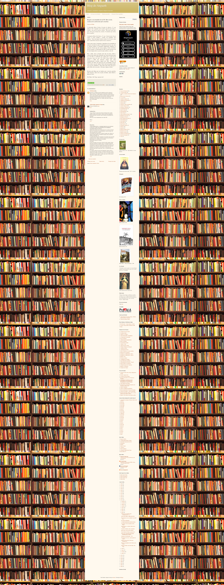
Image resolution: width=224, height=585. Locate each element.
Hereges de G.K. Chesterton (125, 352)
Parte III (121, 431)
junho (123, 510)
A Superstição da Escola (124, 349)
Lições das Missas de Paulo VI (125, 114)
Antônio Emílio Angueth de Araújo (96, 104)
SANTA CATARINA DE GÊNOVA (126, 388)
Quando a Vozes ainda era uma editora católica (128, 395)
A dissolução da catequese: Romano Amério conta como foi (128, 400)
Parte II (121, 432)
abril (122, 548)
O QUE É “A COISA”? (124, 334)
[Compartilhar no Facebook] (112, 84)
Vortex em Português (124, 466)
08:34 (91, 100)
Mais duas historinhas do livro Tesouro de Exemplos (127, 378)
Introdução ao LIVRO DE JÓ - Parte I (126, 353)
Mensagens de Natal (123, 116)
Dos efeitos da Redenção (125, 520)
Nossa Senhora (122, 121)
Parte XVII (122, 414)
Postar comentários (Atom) (94, 163)
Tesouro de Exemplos (123, 135)
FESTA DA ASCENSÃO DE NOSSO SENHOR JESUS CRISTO (127, 534)
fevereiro (123, 551)
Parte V (121, 428)
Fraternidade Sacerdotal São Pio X (126, 441)
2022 (121, 485)
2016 (121, 495)
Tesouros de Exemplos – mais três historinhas (127, 391)
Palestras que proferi (106, 14)
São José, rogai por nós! (124, 374)
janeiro (123, 553)
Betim (121, 326)
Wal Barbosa (92, 90)
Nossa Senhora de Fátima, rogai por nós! (128, 532)
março (123, 550)
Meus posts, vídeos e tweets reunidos (126, 24)
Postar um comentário (92, 158)
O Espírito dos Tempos (124, 367)
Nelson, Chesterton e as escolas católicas (127, 351)
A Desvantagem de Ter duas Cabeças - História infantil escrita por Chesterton (128, 317)
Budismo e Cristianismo (124, 366)
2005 (121, 566)
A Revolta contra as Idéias (124, 345)
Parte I (121, 434)
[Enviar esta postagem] (107, 84)
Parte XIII (122, 417)
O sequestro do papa (124, 467)
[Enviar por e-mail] (108, 84)
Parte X (121, 421)
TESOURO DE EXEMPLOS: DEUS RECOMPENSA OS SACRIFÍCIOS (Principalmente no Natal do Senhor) (126, 381)
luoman (114, 577)
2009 (121, 560)
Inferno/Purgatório (123, 111)
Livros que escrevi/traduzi (95, 14)
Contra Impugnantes (124, 469)
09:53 (91, 107)
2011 (121, 556)
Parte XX (121, 409)
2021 (121, 487)
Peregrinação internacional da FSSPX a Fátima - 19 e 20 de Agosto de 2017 (128, 463)
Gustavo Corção (123, 110)
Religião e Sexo (122, 356)
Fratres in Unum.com (124, 456)
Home (87, 14)
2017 (121, 493)
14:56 (91, 156)
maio (122, 512)
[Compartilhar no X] (111, 84)
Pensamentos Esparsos (124, 125)
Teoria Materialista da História (125, 360)
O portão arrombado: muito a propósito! (128, 528)
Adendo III (122, 413)
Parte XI (121, 420)
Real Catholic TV (123, 451)
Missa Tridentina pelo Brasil (125, 118)
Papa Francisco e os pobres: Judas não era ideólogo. (128, 527)
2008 (121, 561)
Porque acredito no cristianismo (125, 363)
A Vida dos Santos (123, 92)
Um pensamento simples (124, 342)
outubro (123, 504)
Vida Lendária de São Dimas (125, 383)
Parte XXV (122, 402)
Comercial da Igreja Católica (125, 319)
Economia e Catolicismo (124, 107)
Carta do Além (122, 101)
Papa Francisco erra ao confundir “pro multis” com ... (129, 518)
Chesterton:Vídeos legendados (117, 14)
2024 (121, 483)
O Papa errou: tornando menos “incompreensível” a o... (126, 514)
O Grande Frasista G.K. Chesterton (126, 364)
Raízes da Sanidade (123, 341)
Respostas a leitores (123, 132)
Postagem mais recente (91, 161)
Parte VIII (122, 424)
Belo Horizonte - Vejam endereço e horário (127, 324)
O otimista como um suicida (125, 331)
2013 (121, 499)
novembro (123, 502)
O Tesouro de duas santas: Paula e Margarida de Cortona (128, 373)
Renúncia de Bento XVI (124, 129)
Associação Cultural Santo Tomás (125, 450)
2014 (121, 498)
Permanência (122, 443)
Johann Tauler (122, 112)
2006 (121, 564)
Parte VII (121, 425)
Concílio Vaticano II (123, 105)
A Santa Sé (122, 447)
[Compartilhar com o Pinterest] (113, 84)
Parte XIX (122, 410)
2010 (121, 558)
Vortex (121, 136)
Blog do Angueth (96, 5)
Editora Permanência (123, 476)
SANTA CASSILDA (123, 387)
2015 (121, 496)
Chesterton (122, 103)
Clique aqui (127, 68)
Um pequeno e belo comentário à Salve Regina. (127, 524)
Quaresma (122, 128)
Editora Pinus (122, 479)
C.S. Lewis (122, 97)
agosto (123, 507)
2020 (121, 488)
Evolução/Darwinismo (124, 108)
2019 (121, 490)
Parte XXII (122, 406)
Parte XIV (122, 416)
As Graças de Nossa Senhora (125, 376)
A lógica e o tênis (123, 344)
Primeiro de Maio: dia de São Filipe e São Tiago (128, 546)
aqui (98, 106)
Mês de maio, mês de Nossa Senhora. (127, 530)
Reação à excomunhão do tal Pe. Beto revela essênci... (128, 543)
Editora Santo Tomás (123, 474)
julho (122, 509)
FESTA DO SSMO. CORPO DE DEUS (128, 516)
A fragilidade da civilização (124, 359)
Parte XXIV (122, 403)
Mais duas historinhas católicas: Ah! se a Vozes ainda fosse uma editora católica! (128, 393)
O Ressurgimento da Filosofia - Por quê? (127, 362)
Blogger (122, 577)
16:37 (91, 121)
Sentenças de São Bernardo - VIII (126, 536)
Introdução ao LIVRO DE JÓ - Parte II (126, 355)
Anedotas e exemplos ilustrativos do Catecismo (128, 93)
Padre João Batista (123, 448)
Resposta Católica (123, 439)
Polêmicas (122, 126)
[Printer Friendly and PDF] (91, 83)
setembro (123, 506)
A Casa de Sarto (123, 461)
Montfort (121, 444)
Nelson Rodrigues (123, 119)
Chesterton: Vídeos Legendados (125, 104)
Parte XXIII (122, 405)
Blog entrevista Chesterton (124, 96)
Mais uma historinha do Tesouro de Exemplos (127, 390)
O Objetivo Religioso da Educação (126, 346)
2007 (121, 563)
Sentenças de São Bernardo (124, 133)
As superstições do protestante (125, 337)
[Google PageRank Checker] (121, 73)
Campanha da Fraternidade (124, 100)
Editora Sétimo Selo (123, 477)
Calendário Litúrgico (123, 98)
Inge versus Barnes (123, 338)
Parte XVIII (122, 412)
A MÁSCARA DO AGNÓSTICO (125, 339)
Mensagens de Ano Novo (124, 115)
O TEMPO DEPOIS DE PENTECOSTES (128, 522)
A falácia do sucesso (123, 348)
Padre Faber (122, 122)
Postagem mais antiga (112, 161)
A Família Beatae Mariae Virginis (125, 440)
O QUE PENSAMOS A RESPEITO (126, 335)
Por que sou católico (123, 358)
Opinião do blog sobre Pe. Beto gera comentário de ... (127, 541)
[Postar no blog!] (110, 84)
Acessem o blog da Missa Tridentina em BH (127, 325)
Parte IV (121, 430)
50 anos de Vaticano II (124, 90)
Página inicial (101, 161)
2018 (121, 491)
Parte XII (121, 419)
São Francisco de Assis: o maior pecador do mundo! (128, 538)
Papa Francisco (122, 123)
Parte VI (121, 427)
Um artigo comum (123, 333)
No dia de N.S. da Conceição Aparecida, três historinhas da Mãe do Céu (127, 385)
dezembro (123, 501)
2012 (121, 555)
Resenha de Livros (123, 130)
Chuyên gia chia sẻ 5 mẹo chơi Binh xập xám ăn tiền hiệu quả (128, 458)
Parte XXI (122, 407)
